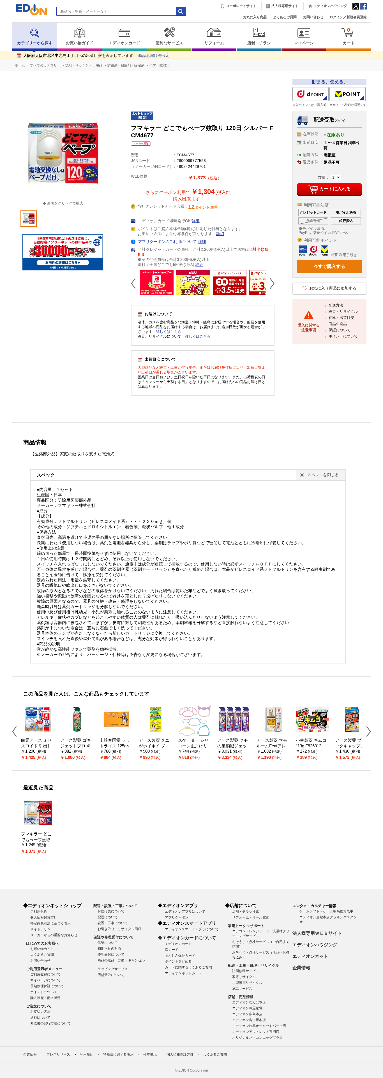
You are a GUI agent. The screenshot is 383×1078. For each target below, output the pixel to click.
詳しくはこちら (168, 332)
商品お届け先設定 (154, 56)
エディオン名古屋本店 (249, 1020)
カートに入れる (335, 188)
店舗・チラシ (259, 43)
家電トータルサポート (246, 926)
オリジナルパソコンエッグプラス (257, 1038)
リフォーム (214, 43)
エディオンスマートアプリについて (192, 929)
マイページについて (45, 980)
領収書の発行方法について (50, 1023)
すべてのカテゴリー (45, 65)
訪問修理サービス (245, 971)
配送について (108, 917)
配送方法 (336, 305)
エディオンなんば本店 (249, 1002)
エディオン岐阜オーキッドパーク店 (259, 1026)
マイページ (304, 43)
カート (349, 36)
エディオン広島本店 (247, 1014)
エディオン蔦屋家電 (247, 1008)
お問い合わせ (313, 17)
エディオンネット (310, 956)
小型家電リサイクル (247, 983)
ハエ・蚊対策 (159, 65)
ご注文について (39, 1006)
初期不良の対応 (109, 949)
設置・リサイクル (343, 311)
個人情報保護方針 (43, 917)
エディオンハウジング (330, 6)
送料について (40, 1017)
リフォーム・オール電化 (250, 917)
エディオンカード (124, 43)
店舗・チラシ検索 (245, 912)
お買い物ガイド (79, 43)
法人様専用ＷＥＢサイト (317, 933)
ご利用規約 (38, 912)
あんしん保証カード (180, 956)
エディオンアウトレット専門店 (255, 1032)
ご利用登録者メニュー (44, 969)
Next (270, 283)
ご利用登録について (45, 974)
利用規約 (86, 1054)
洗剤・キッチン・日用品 (83, 65)
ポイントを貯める (178, 961)
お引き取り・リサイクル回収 (119, 929)
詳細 (196, 221)
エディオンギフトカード (183, 973)
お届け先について (111, 911)
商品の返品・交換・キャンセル (121, 960)
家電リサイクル (244, 977)
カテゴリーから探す (34, 43)
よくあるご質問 (285, 17)
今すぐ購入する (329, 266)
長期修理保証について (47, 986)
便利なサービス (169, 43)
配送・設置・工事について (115, 906)
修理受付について (111, 954)
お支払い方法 (40, 1012)
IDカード (171, 950)
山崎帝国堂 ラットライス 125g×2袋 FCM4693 (115, 746)
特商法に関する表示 (118, 1054)
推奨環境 (150, 1054)
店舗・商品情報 (240, 997)
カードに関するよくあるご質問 (188, 967)
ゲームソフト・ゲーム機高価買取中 (326, 911)
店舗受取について (111, 975)
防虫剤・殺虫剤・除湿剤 (125, 65)
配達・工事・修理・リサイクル (253, 965)
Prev (135, 283)
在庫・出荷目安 (341, 318)
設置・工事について (113, 923)
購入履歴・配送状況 (45, 998)
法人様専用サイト (284, 6)
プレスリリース (58, 1054)
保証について (339, 330)
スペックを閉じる (323, 475)
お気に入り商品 (255, 17)
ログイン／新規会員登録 (348, 17)
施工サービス (242, 989)
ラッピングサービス (113, 969)
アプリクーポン (176, 917)
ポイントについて (343, 336)
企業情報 (301, 967)
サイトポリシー (42, 929)
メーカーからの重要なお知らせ (53, 935)
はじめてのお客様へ (42, 943)
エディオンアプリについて (185, 912)
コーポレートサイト (241, 6)
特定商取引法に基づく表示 (50, 923)
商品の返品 (338, 324)
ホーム (20, 65)
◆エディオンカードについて (187, 937)
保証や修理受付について (113, 937)
